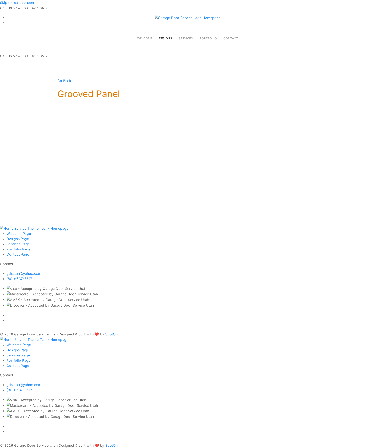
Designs (165, 38)
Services (186, 38)
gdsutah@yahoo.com (24, 273)
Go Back (64, 80)
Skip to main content (17, 2)
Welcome (144, 38)
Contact (230, 38)
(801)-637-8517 (19, 278)
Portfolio (208, 38)
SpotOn (111, 334)
